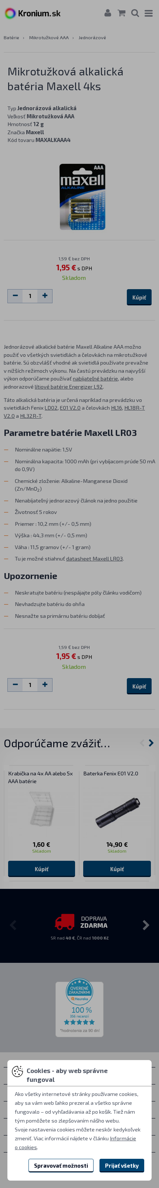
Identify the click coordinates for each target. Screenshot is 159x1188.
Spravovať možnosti (61, 1165)
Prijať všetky (122, 1165)
